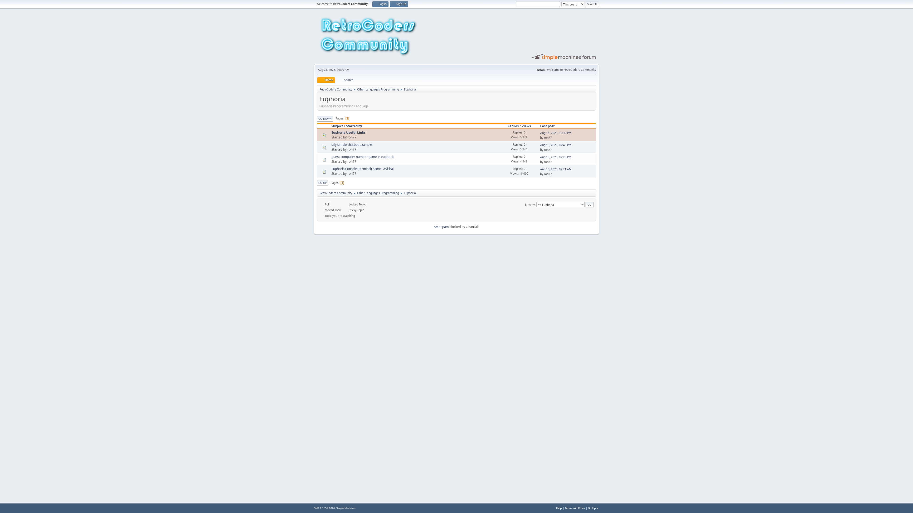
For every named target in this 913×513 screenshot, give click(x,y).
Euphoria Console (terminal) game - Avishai (362, 169)
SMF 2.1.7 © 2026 (324, 508)
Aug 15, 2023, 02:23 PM (555, 157)
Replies (513, 126)
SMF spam (441, 227)
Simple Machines (346, 508)
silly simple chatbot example (351, 144)
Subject (337, 126)
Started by (354, 126)
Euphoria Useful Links (348, 132)
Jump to (530, 204)
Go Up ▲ (593, 508)
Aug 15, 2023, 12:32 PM (555, 133)
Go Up (322, 183)
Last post (547, 126)
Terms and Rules (575, 508)
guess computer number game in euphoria (362, 157)
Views (526, 126)
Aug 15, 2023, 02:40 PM (555, 145)
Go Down (325, 118)
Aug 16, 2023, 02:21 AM (556, 169)
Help (559, 508)
